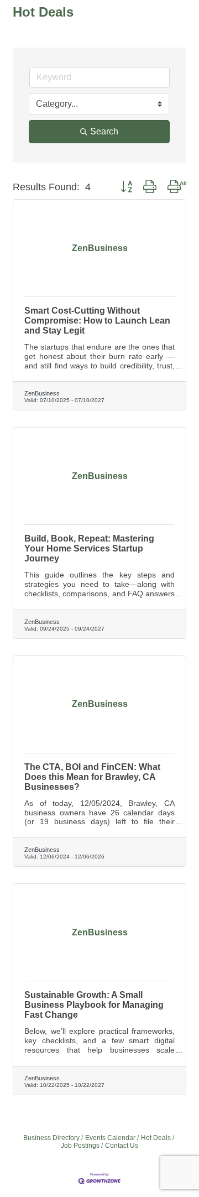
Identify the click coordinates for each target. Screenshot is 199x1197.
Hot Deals (156, 1138)
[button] (126, 187)
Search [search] (104, 131)
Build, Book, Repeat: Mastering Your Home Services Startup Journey (89, 548)
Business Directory (51, 1138)
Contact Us (121, 1145)
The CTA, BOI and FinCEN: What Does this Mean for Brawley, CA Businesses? (92, 777)
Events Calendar (110, 1138)
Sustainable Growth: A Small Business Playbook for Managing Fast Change (94, 1004)
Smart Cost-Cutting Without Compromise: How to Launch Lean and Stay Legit (97, 320)
